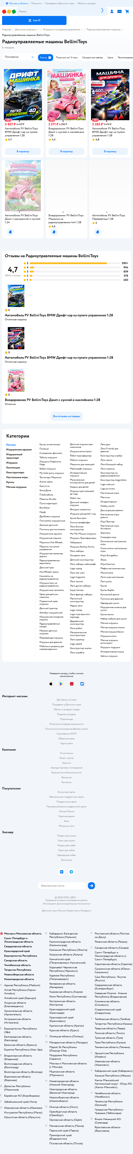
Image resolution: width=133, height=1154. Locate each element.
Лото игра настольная (111, 577)
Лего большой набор (111, 464)
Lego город (76, 568)
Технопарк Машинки (50, 477)
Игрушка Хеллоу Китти (82, 546)
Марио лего (76, 605)
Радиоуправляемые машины (104, 29)
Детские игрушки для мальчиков (81, 445)
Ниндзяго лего (77, 555)
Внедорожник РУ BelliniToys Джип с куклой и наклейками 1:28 (52, 400)
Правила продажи (66, 714)
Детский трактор (48, 608)
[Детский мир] (9, 11)
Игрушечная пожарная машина (51, 618)
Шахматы (105, 533)
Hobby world (107, 506)
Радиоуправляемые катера (49, 625)
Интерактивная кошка (112, 651)
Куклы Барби (107, 590)
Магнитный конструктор (77, 600)
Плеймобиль (46, 494)
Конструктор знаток (81, 648)
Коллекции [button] (13, 467)
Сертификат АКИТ (67, 733)
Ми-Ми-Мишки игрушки (83, 533)
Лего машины (107, 468)
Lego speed (76, 644)
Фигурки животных (80, 509)
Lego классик (107, 484)
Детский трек (46, 567)
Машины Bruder (47, 499)
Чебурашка (76, 542)
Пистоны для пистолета (52, 529)
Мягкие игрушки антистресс (109, 641)
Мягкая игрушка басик (112, 631)
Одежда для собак (66, 855)
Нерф (42, 512)
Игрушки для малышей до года (82, 492)
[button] (34, 20)
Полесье (44, 448)
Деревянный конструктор (77, 622)
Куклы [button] (10, 482)
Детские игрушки (25, 29)
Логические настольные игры (113, 543)
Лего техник (76, 581)
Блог (66, 821)
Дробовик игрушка (49, 516)
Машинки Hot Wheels (51, 542)
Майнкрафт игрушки (81, 468)
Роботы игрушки (79, 460)
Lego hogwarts (77, 577)
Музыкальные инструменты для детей (82, 481)
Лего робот (76, 628)
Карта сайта (66, 743)
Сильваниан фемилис (50, 453)
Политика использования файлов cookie (66, 728)
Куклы (103, 585)
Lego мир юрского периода (80, 615)
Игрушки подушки (110, 647)
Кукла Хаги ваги (78, 518)
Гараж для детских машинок (48, 596)
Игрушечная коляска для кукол (113, 609)
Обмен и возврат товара (66, 709)
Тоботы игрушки (48, 457)
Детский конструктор (82, 559)
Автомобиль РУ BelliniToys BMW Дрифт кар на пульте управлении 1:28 (59, 357)
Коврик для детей (79, 487)
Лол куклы (106, 581)
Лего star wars (77, 572)
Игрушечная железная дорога (51, 555)
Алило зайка (46, 481)
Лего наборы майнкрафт (83, 564)
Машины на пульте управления (49, 548)
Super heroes (77, 590)
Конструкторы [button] (15, 472)
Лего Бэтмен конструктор (77, 528)
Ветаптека (66, 859)
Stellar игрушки (47, 468)
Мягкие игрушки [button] (16, 487)
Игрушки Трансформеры (83, 538)
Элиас (103, 559)
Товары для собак (66, 845)
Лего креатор (77, 639)
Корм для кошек (66, 840)
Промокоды (66, 719)
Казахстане (73, 910)
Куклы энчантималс (49, 444)
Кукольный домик (109, 594)
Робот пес (75, 498)
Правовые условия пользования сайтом (66, 900)
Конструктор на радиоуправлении (110, 474)
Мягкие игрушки (109, 623)
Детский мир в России (54, 910)
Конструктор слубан (111, 455)
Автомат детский (48, 525)
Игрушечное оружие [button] (19, 449)
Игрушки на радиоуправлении (61, 29)
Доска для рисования (111, 510)
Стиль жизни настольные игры (113, 550)
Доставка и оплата (66, 699)
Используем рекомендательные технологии (66, 903)
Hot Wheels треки (49, 572)
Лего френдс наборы (81, 594)
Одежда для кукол (109, 603)
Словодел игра (108, 537)
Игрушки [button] (11, 462)
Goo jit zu (44, 486)
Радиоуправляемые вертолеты (49, 562)
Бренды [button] (11, 444)
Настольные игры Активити (109, 527)
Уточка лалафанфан (80, 522)
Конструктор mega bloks (113, 480)
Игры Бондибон (109, 555)
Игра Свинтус (107, 564)
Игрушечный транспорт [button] (14, 456)
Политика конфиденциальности (66, 724)
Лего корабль (77, 652)
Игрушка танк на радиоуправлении (49, 584)
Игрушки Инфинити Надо (50, 463)
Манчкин (105, 497)
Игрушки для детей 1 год (83, 513)
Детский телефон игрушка (79, 504)
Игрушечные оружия (50, 533)
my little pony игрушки (51, 473)
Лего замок (106, 460)
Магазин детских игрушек (48, 632)
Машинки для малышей (82, 464)
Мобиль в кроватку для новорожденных (51, 648)
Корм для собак (66, 850)
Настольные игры (109, 493)
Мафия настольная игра (112, 568)
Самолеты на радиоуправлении (49, 577)
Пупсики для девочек (111, 598)
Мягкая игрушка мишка (112, 627)
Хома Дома (45, 490)
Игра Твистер (107, 521)
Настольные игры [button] (17, 477)
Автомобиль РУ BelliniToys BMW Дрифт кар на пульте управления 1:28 (59, 315)
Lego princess (107, 488)
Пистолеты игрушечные (52, 520)
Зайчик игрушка (108, 656)
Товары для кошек (66, 835)
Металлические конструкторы (78, 634)
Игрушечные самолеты (51, 590)
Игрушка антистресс (81, 451)
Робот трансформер (80, 455)
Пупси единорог (48, 503)
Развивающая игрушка (51, 637)
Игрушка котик (108, 636)
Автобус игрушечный (51, 612)
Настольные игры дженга (109, 516)
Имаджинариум (108, 501)
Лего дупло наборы (80, 585)
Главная (6, 29)
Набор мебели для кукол (113, 618)
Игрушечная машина (50, 538)
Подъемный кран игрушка (48, 602)
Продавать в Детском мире (66, 704)
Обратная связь (66, 738)
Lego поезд (76, 610)
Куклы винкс (107, 614)
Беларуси (86, 910)
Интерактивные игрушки (78, 474)
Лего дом (105, 444)
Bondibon (44, 507)
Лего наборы (77, 551)
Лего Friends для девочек (109, 450)
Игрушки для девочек (50, 642)
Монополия (106, 572)
